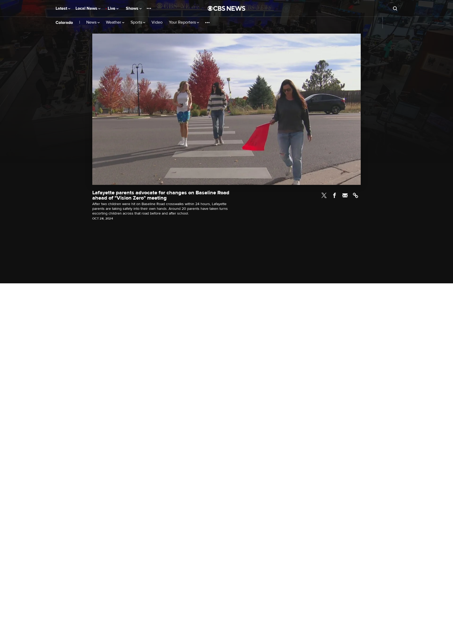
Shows (132, 8)
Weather (114, 22)
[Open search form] (395, 8)
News (92, 22)
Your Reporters (183, 22)
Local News (87, 8)
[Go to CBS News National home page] (226, 8)
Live (112, 8)
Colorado (64, 22)
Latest (62, 8)
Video (157, 22)
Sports (137, 22)
